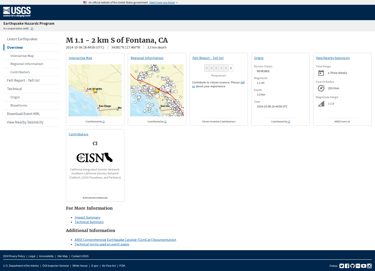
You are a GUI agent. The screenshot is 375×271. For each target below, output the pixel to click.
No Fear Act (109, 265)
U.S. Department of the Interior (21, 265)
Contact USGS (80, 256)
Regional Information (26, 64)
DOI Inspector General (56, 265)
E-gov (94, 265)
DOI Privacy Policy (14, 256)
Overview (15, 47)
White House (80, 265)
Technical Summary (89, 222)
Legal (32, 256)
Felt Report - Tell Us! (23, 80)
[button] (95, 90)
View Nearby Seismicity (25, 122)
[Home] (17, 18)
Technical (14, 88)
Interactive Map (22, 56)
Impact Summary (87, 217)
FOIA (122, 265)
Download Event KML (23, 113)
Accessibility (46, 256)
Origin (15, 97)
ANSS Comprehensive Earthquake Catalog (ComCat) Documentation (125, 239)
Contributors (20, 72)
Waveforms (18, 105)
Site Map (62, 256)
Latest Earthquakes (22, 39)
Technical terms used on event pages (102, 244)
